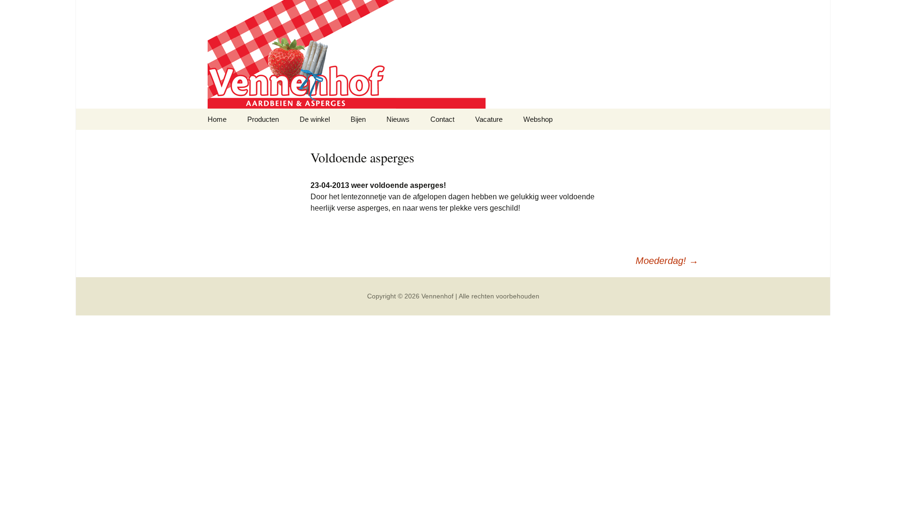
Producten (263, 119)
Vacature (489, 119)
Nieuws (398, 119)
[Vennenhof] (453, 54)
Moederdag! (667, 260)
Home (217, 119)
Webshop (538, 119)
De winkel (315, 119)
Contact (442, 119)
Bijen (358, 119)
